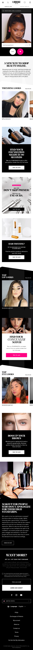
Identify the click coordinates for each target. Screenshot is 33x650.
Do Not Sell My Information (16, 640)
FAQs (16, 612)
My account (16, 620)
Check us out (8, 543)
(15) (28, 88)
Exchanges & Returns (16, 616)
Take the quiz (16, 452)
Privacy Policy (23, 576)
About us (16, 624)
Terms (17, 576)
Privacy (16, 636)
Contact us (16, 628)
